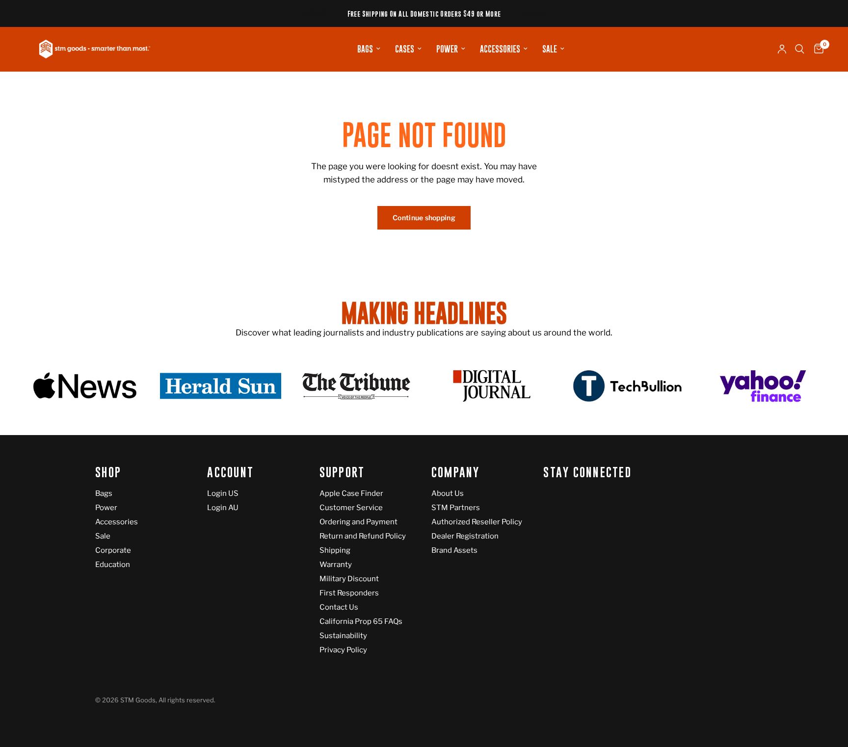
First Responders (349, 593)
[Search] (799, 49)
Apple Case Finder (351, 493)
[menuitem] (369, 49)
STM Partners (455, 507)
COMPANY (455, 472)
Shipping (334, 550)
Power (447, 49)
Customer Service (351, 507)
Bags (365, 49)
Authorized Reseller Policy (476, 521)
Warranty (335, 564)
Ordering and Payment (358, 521)
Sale (549, 49)
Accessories (500, 49)
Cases (404, 49)
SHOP (108, 472)
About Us (447, 493)
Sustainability (343, 635)
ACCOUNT (230, 472)
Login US (222, 493)
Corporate (113, 550)
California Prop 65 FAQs (360, 621)
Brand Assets (454, 550)
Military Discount (349, 578)
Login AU (222, 507)
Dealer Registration (465, 536)
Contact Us (338, 607)
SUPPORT (342, 472)
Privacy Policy (343, 649)
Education (112, 564)
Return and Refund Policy (362, 536)
